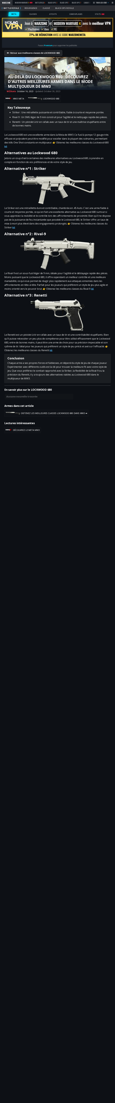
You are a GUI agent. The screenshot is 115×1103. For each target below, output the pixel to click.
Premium (48, 45)
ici (5, 146)
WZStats (11, 91)
